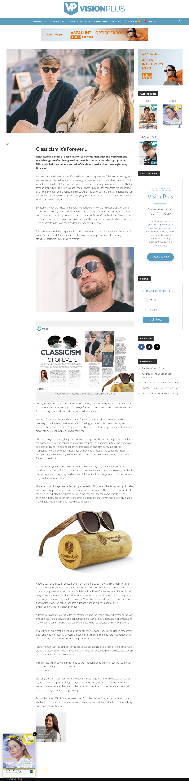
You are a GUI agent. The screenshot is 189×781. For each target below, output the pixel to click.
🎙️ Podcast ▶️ (132, 21)
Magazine (38, 21)
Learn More (160, 257)
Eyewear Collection (78, 21)
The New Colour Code (153, 368)
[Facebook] (141, 347)
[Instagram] (157, 347)
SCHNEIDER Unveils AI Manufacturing (160, 393)
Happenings (100, 21)
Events (115, 21)
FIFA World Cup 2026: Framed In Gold (160, 387)
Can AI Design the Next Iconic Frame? (160, 382)
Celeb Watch (56, 21)
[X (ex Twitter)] (149, 347)
